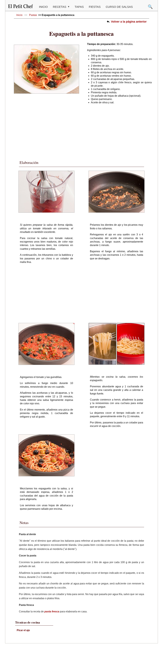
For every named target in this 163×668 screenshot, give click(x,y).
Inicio (43, 6)
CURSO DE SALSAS (119, 6)
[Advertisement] (81, 131)
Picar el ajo (23, 630)
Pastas (33, 15)
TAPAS (79, 6)
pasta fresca (51, 611)
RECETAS (60, 6)
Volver (129, 21)
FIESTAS (95, 6)
